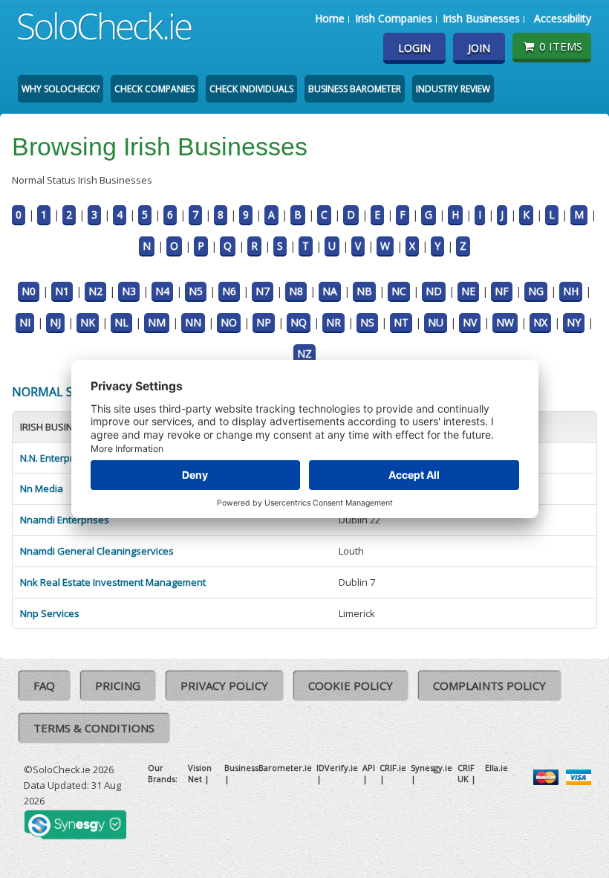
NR (333, 322)
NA (329, 291)
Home (330, 18)
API (368, 767)
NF (502, 291)
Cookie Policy (350, 685)
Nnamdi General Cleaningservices (97, 551)
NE (468, 291)
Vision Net (200, 773)
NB (364, 291)
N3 (129, 291)
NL (121, 322)
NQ (298, 322)
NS (367, 322)
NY (574, 322)
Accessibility (562, 18)
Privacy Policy (224, 685)
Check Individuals (251, 89)
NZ (304, 353)
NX (540, 322)
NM (157, 322)
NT (401, 322)
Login (414, 48)
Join (479, 48)
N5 (196, 291)
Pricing (117, 685)
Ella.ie (496, 767)
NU (435, 322)
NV (470, 322)
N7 (262, 291)
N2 (95, 291)
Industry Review (453, 89)
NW (505, 322)
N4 (162, 291)
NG (536, 291)
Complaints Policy (489, 685)
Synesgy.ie (431, 767)
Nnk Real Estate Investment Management (113, 582)
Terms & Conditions (93, 727)
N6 (229, 291)
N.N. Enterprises (56, 458)
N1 (62, 291)
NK (87, 322)
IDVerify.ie (337, 767)
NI (24, 322)
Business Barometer (354, 89)
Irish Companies (393, 18)
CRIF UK (466, 773)
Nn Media (41, 488)
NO (229, 322)
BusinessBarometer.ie (268, 767)
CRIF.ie (393, 767)
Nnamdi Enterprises (64, 519)
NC (398, 291)
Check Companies (154, 89)
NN (193, 322)
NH (571, 291)
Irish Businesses (481, 18)
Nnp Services (49, 613)
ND (434, 291)
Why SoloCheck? (61, 89)
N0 (29, 291)
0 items (560, 46)
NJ (55, 322)
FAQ (44, 685)
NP (263, 322)
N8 (296, 291)
